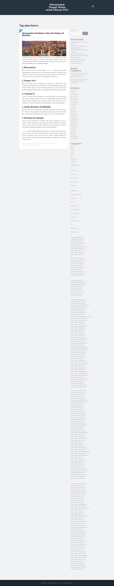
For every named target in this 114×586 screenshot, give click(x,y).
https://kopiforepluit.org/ (77, 271)
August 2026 (74, 90)
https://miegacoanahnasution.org (78, 390)
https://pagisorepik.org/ (76, 250)
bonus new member (75, 73)
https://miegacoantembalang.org (78, 476)
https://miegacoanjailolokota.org (78, 360)
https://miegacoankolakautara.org (78, 445)
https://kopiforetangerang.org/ (78, 248)
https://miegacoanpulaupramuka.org (79, 400)
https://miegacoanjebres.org (77, 498)
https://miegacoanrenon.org (77, 396)
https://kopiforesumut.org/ (77, 241)
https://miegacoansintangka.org (78, 312)
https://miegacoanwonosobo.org (78, 415)
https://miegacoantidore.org (77, 407)
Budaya (72, 150)
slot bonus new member (76, 194)
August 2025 (74, 104)
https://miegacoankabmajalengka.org (79, 527)
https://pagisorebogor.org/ (77, 280)
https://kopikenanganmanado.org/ (79, 284)
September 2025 (74, 102)
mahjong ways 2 (74, 190)
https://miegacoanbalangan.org (78, 565)
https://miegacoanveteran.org (78, 494)
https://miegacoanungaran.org (78, 517)
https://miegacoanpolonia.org (78, 485)
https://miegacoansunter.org (77, 531)
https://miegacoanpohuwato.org (78, 303)
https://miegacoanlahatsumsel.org (78, 557)
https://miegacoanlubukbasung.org (79, 447)
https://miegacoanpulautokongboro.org (80, 305)
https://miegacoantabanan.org (78, 333)
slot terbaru (73, 217)
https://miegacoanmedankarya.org (79, 483)
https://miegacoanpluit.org (77, 444)
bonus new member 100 (76, 79)
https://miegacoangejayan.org (78, 392)
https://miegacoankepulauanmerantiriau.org (81, 316)
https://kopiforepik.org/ (76, 269)
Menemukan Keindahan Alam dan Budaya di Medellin (43, 34)
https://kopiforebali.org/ (76, 288)
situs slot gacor (74, 232)
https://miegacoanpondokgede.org (79, 438)
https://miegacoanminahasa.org (78, 461)
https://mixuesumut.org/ (77, 295)
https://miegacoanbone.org (77, 529)
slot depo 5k (74, 170)
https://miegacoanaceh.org (77, 409)
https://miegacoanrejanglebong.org (79, 343)
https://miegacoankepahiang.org (78, 551)
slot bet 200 (73, 174)
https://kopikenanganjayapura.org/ (79, 246)
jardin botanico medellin (48, 143)
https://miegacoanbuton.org (77, 341)
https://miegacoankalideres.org (78, 436)
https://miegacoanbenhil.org (77, 426)
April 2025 (73, 111)
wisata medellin (36, 145)
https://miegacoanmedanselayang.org (79, 470)
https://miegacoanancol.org (77, 377)
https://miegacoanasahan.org (77, 345)
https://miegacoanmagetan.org (78, 329)
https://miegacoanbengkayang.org (79, 371)
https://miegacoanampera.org (77, 417)
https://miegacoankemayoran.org (78, 423)
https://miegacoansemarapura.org (78, 523)
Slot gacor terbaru (75, 178)
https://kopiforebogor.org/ (77, 290)
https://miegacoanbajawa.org (77, 314)
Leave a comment (27, 143)
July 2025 (73, 106)
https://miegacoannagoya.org (77, 466)
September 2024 (74, 125)
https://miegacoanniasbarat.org (78, 327)
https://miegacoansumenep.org (78, 559)
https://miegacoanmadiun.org (78, 383)
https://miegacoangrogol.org (77, 434)
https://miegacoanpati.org (77, 561)
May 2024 (73, 132)
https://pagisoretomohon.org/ (78, 260)
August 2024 (74, 126)
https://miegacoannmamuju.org (78, 324)
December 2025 (74, 96)
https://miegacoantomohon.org (78, 548)
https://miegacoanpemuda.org (78, 394)
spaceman (73, 157)
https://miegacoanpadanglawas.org (79, 506)
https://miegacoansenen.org (77, 421)
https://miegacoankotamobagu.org (79, 318)
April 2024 (73, 134)
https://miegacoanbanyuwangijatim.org (80, 555)
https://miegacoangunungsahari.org (79, 375)
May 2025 (73, 109)
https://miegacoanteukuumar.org (78, 567)
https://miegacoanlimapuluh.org (78, 369)
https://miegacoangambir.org (77, 542)
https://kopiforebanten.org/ (77, 237)
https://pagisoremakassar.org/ (78, 252)
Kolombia (53, 57)
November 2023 (74, 136)
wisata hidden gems (75, 165)
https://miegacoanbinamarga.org (78, 419)
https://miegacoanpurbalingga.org (79, 504)
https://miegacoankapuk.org (77, 536)
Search (72, 30)
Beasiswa (73, 146)
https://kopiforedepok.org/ (77, 286)
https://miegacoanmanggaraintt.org (79, 326)
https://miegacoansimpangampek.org (79, 348)
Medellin (24, 131)
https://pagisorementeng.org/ (78, 258)
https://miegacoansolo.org (77, 496)
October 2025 (74, 100)
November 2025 (74, 98)
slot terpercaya (74, 181)
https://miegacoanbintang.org (78, 310)
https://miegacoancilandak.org (78, 546)
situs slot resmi (74, 228)
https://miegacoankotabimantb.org (79, 424)
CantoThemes (69, 583)
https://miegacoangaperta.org (78, 472)
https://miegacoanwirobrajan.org (78, 474)
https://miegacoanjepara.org (77, 513)
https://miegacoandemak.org (77, 366)
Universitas (73, 161)
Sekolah (72, 154)
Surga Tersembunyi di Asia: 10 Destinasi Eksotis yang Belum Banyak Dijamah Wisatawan (79, 55)
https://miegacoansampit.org (77, 512)
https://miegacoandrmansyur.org (78, 385)
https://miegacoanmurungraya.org (79, 320)
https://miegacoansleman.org (77, 464)
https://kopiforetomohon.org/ (78, 273)
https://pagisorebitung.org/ (77, 261)
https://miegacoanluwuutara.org (78, 337)
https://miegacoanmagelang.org (78, 489)
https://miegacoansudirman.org (78, 534)
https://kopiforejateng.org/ (77, 239)
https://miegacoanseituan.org (78, 487)
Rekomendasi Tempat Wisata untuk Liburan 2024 (57, 7)
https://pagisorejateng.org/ (77, 265)
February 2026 (74, 94)
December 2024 (74, 119)
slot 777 (72, 202)
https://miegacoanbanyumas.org (78, 307)
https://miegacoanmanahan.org (78, 299)
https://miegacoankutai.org (77, 358)
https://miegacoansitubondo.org (78, 553)
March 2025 (73, 113)
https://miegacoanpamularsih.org (78, 492)
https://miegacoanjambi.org (77, 457)
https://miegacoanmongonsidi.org (78, 468)
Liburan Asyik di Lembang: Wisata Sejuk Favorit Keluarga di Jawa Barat (79, 75)
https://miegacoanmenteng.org (78, 440)
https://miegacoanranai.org (77, 411)
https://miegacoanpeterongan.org (78, 491)
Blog (72, 148)
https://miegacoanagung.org (77, 405)
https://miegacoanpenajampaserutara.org (80, 451)
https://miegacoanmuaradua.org (78, 449)
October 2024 (74, 123)
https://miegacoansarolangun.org (78, 368)
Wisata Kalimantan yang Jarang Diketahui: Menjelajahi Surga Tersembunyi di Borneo (78, 61)
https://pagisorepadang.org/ (77, 263)
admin (34, 37)
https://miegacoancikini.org (77, 428)
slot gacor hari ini (75, 220)
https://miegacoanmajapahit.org (78, 478)
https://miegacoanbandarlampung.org (79, 455)
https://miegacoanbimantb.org (78, 322)
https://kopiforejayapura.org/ (78, 243)
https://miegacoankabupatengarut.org (79, 515)
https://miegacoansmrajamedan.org (79, 387)
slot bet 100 (73, 198)
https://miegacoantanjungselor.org (79, 453)
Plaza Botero (49, 70)
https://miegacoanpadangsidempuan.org (80, 508)
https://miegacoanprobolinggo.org (79, 521)
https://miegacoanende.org (77, 404)
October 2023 (74, 138)
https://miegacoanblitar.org (77, 519)
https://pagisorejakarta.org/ (77, 254)
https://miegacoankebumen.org (78, 525)
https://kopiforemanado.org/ (77, 291)
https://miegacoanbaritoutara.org (78, 352)
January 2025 (74, 117)
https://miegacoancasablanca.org (78, 544)
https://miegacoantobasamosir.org (79, 339)
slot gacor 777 (74, 185)
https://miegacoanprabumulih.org (78, 402)
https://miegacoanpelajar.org (77, 500)
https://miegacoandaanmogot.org (78, 532)
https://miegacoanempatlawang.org (79, 347)
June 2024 (73, 130)
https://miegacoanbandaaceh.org (78, 540)
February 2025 (74, 115)
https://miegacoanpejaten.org (78, 538)
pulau (72, 152)
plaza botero (30, 145)
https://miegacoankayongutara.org (79, 301)
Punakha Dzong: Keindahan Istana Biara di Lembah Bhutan (79, 81)
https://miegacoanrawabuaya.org (78, 430)
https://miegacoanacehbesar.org (78, 335)
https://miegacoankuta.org (77, 502)
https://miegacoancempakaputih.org (79, 373)
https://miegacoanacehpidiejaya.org (79, 362)
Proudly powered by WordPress (49, 583)
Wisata (41, 37)
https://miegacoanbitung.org (77, 550)
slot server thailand (75, 209)
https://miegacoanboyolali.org (78, 510)
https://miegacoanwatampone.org (78, 350)
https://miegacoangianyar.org (77, 463)
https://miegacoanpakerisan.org (78, 381)
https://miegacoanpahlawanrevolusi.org (80, 379)
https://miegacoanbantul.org (77, 563)
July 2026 (73, 92)
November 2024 (74, 121)
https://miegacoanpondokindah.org (79, 432)
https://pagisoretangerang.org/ (78, 282)
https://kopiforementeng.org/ (78, 267)
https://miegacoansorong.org (77, 459)
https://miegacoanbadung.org (78, 331)
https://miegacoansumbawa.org (78, 356)
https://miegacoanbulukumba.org (78, 308)
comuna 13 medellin (39, 143)
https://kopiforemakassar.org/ (78, 275)
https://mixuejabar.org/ (76, 293)
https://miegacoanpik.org (77, 442)
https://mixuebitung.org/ (77, 244)
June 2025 (73, 107)
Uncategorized (74, 159)
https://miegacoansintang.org (78, 398)
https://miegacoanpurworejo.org (78, 354)
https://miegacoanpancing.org (78, 569)
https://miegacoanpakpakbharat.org (79, 364)
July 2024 (73, 128)
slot (72, 155)
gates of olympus (75, 213)
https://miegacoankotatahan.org (78, 413)
